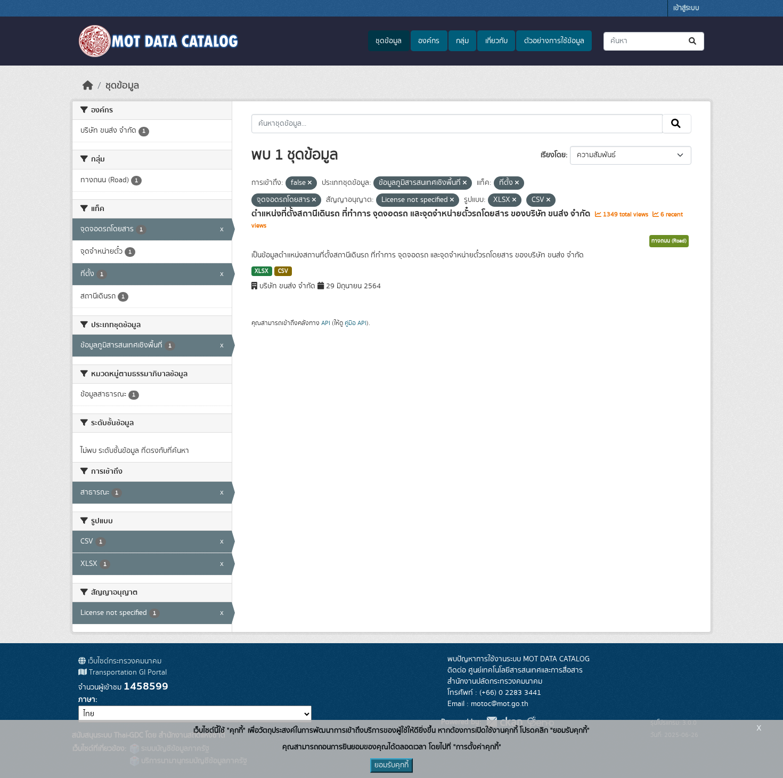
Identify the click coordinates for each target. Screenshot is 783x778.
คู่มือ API (355, 323)
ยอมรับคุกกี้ (391, 765)
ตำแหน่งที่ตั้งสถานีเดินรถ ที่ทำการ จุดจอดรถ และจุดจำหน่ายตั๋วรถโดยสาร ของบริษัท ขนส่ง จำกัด (421, 214)
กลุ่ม (462, 41)
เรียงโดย (553, 155)
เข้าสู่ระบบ (686, 8)
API (325, 323)
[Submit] (693, 41)
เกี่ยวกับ (496, 41)
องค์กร (428, 41)
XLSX (261, 271)
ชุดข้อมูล (389, 41)
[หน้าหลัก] (88, 86)
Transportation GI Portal (127, 672)
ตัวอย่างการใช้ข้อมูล (554, 41)
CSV (283, 271)
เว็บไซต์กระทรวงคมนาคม (123, 661)
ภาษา (86, 699)
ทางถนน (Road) (669, 241)
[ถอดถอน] (310, 183)
